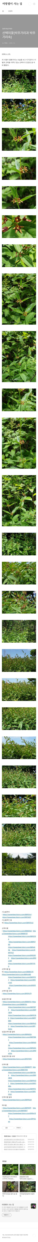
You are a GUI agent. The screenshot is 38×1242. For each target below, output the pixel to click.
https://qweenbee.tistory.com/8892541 (17, 915)
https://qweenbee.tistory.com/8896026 (17, 1034)
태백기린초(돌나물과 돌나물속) (13, 1144)
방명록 (10, 11)
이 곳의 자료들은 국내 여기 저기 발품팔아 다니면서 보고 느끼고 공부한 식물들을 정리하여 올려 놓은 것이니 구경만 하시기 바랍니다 (15, 1209)
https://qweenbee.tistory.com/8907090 (17, 1059)
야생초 (14, 1136)
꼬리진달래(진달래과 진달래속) (13, 1147)
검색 (29, 3)
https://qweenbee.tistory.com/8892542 (18, 923)
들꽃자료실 (7, 1136)
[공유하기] (9, 1127)
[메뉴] (34, 3)
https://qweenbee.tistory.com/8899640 (17, 1100)
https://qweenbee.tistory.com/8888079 (17, 1067)
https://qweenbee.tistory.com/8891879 (17, 1108)
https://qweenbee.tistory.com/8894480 (16, 974)
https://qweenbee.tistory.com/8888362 (17, 931)
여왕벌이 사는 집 (12, 4)
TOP (34, 1235)
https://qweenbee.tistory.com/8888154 (17, 1002)
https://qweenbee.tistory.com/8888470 (18, 972)
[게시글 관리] (12, 1127)
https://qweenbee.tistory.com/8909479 (17, 994)
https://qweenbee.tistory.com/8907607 (16, 917)
